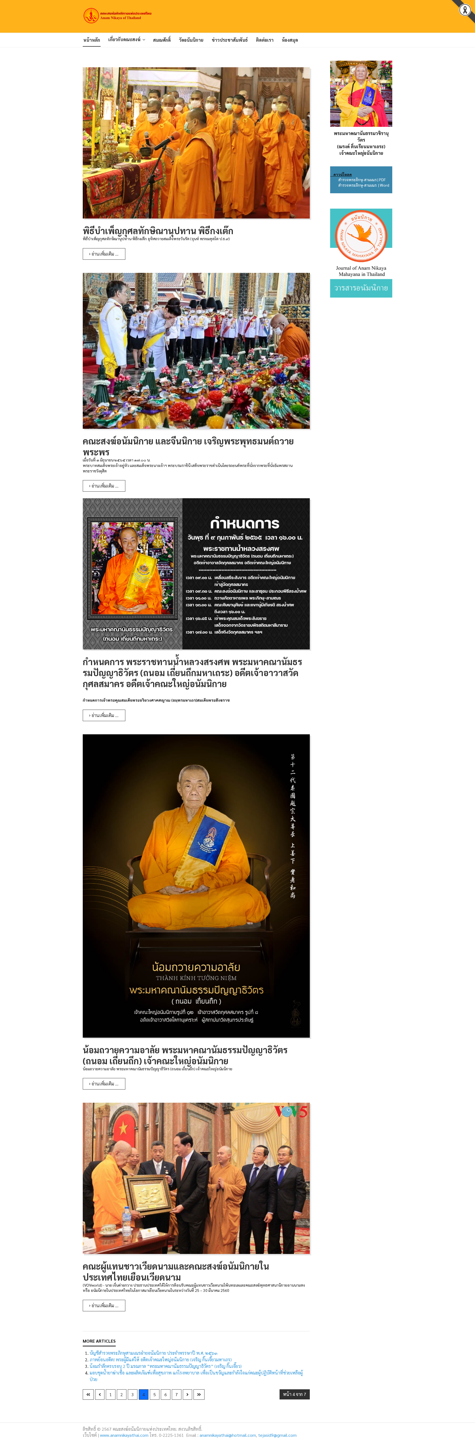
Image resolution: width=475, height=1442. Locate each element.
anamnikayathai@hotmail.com (228, 1435)
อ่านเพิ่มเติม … (104, 254)
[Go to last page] (199, 1394)
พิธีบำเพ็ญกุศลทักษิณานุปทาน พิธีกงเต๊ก (158, 230)
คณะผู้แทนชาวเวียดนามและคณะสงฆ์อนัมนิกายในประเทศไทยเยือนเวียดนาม (176, 1271)
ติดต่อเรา (265, 40)
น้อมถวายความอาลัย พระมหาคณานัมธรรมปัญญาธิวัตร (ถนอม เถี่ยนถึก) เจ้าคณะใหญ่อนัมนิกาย (185, 1055)
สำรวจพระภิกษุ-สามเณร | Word (363, 185)
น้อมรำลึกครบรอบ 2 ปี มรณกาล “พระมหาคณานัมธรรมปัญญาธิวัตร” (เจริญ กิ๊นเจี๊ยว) (166, 1366)
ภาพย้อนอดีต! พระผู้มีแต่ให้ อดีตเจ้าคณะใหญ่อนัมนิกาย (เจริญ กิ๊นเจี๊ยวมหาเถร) (161, 1359)
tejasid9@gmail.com (277, 1435)
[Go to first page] (88, 1394)
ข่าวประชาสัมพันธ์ (230, 40)
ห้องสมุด (290, 40)
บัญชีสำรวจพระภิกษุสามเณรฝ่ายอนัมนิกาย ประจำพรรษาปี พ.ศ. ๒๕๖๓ (153, 1353)
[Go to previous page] (99, 1394)
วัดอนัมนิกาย (191, 40)
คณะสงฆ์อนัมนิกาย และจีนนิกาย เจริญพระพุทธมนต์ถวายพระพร (188, 446)
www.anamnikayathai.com (124, 1435)
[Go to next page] (187, 1394)
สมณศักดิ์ (162, 40)
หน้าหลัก (91, 40)
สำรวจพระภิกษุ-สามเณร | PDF (362, 179)
